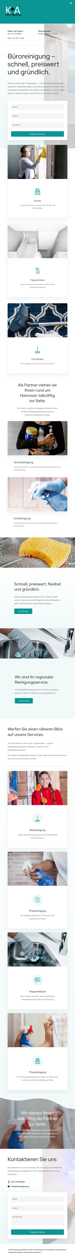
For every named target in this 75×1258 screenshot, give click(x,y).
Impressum (37, 1252)
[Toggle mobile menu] (71, 3)
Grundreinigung (39, 1250)
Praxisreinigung (61, 1250)
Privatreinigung (49, 1250)
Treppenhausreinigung (15, 1252)
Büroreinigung (28, 1252)
